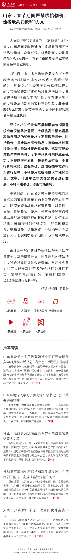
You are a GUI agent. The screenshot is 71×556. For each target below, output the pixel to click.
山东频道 (33, 5)
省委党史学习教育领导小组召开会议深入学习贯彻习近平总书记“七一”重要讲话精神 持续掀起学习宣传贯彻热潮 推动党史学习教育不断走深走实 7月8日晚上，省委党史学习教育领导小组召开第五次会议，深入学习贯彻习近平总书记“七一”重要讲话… (36, 375)
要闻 (44, 5)
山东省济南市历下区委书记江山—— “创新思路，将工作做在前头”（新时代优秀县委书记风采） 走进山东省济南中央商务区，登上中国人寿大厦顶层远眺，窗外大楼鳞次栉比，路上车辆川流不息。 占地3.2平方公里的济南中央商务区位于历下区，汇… (36, 528)
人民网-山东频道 (51, 28)
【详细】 (36, 383)
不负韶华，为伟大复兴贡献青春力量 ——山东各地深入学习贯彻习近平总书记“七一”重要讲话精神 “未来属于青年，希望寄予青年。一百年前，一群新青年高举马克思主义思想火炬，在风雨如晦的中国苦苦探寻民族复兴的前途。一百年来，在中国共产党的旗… (36, 413)
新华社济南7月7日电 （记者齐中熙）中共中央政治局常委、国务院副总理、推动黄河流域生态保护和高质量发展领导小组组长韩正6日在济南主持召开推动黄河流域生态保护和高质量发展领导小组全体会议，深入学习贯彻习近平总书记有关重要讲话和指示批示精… (36, 451)
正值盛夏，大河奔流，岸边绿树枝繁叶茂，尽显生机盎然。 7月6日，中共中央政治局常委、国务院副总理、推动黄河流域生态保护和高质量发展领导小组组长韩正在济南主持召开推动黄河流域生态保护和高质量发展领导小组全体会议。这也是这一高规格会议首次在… (36, 490)
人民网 (21, 5)
